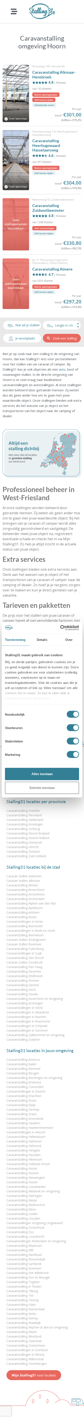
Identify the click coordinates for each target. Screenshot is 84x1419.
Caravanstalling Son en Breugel (28, 1277)
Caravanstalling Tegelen (23, 1282)
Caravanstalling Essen (21, 1100)
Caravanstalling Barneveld (24, 926)
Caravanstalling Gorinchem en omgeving (34, 999)
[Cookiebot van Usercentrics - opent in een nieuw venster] (60, 628)
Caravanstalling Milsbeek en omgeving (33, 1191)
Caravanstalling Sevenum (23, 1268)
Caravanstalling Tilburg (22, 1291)
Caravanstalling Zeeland (23, 851)
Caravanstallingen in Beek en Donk (30, 930)
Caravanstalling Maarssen (24, 1246)
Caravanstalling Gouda (22, 994)
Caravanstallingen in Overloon (27, 1350)
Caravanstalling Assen (21, 917)
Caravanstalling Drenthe (23, 811)
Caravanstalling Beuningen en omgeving (34, 1078)
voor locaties (34, 1375)
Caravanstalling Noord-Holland (27, 838)
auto (62, 369)
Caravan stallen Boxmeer (24, 944)
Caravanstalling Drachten (23, 1096)
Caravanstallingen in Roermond (28, 1021)
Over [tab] (69, 640)
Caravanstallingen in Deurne (25, 1091)
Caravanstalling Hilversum (24, 1159)
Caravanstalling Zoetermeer (25, 1345)
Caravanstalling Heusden (23, 1155)
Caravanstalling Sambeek (23, 1264)
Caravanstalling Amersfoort (25, 890)
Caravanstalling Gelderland (24, 820)
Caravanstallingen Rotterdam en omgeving (36, 1241)
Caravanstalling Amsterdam (25, 899)
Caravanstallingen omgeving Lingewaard (34, 1223)
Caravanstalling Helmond (23, 1146)
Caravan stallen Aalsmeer (24, 876)
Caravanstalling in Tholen (23, 1286)
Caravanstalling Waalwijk (23, 1323)
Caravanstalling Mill (19, 1250)
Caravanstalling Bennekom (25, 935)
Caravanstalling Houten (22, 1173)
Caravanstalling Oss (20, 1232)
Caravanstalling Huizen (22, 1182)
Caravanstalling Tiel (19, 1295)
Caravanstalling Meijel (21, 1200)
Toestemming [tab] (15, 640)
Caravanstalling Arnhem (22, 912)
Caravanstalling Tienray (22, 1300)
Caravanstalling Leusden (23, 1218)
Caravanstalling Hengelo (23, 1150)
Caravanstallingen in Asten (24, 921)
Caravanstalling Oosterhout (25, 1227)
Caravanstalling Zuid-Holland (26, 856)
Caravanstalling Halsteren (24, 1141)
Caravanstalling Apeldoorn (24, 908)
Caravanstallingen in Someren (27, 1030)
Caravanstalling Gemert (22, 985)
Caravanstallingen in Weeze (25, 1354)
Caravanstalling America (23, 1059)
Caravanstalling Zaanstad (24, 1341)
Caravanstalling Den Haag (24, 967)
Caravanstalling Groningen (24, 824)
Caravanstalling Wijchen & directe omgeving (37, 1327)
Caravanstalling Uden (21, 1305)
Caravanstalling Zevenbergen (26, 1364)
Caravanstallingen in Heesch (25, 1132)
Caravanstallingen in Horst (24, 1008)
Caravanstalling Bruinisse (23, 1082)
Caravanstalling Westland (23, 1336)
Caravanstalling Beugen (22, 1073)
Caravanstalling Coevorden (25, 1087)
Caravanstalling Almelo (22, 885)
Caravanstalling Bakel (21, 1064)
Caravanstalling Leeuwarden (26, 1187)
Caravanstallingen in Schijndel (26, 1026)
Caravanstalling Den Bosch (25, 958)
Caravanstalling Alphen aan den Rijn (31, 903)
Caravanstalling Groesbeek (25, 1118)
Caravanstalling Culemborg (25, 949)
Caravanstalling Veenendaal (25, 1309)
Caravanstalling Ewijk (21, 1105)
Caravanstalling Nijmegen (24, 1196)
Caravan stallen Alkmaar (23, 881)
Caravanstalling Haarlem (23, 1123)
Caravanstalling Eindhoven (24, 976)
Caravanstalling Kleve (21, 1209)
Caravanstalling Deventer (23, 971)
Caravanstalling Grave (21, 1114)
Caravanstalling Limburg (23, 829)
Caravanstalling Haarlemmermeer (29, 1128)
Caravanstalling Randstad (24, 1255)
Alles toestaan (42, 774)
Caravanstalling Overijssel (24, 842)
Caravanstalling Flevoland (24, 815)
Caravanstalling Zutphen (23, 1039)
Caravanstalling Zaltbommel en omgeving (35, 1035)
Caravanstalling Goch (21, 989)
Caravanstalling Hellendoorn (25, 1137)
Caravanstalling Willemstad (25, 1359)
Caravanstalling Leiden (22, 1214)
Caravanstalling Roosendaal (25, 1259)
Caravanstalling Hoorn (21, 1168)
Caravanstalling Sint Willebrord (27, 1273)
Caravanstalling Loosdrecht (25, 1236)
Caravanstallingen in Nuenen (26, 1017)
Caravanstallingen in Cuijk (24, 953)
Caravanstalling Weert (21, 1332)
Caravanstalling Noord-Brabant (28, 833)
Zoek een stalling (64, 338)
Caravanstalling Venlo (21, 1314)
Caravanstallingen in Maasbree (27, 1012)
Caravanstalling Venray (22, 1318)
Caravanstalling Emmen (22, 980)
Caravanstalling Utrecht (22, 847)
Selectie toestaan (42, 788)
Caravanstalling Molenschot (25, 1205)
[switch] (73, 727)
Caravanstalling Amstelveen (25, 894)
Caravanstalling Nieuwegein (25, 1177)
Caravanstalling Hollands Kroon (28, 1164)
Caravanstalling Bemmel (23, 1069)
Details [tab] (42, 640)
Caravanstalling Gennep (22, 1109)
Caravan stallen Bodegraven (26, 940)
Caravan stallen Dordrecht (24, 962)
